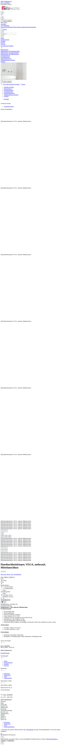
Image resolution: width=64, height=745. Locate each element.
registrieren (6, 25)
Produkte (6, 664)
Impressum (7, 673)
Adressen (18, 27)
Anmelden (3, 24)
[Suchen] (2, 31)
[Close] (2, 533)
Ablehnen (3, 740)
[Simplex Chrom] (7, 595)
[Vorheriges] (2, 548)
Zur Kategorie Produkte (7, 46)
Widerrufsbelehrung (9, 727)
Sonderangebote (8, 662)
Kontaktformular (5, 653)
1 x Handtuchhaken (8, 587)
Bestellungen (32, 27)
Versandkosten (30, 729)
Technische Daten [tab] (9, 106)
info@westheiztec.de (6, 1)
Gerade (5, 580)
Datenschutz (7, 675)
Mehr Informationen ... (52, 739)
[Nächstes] (6, 548)
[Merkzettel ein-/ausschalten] (3, 602)
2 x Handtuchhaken (8, 588)
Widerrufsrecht (8, 678)
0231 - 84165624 (5, 3)
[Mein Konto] (2, 17)
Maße (2, 577)
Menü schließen (7, 21)
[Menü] (2, 12)
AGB (5, 676)
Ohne (4, 590)
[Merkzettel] (2, 15)
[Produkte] (13, 79)
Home (5, 661)
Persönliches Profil (11, 27)
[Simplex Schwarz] (8, 596)
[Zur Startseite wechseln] (11, 10)
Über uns (6, 665)
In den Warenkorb (5, 600)
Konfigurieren (11, 740)
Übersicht (3, 27)
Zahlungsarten (25, 27)
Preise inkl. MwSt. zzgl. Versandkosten (11, 574)
